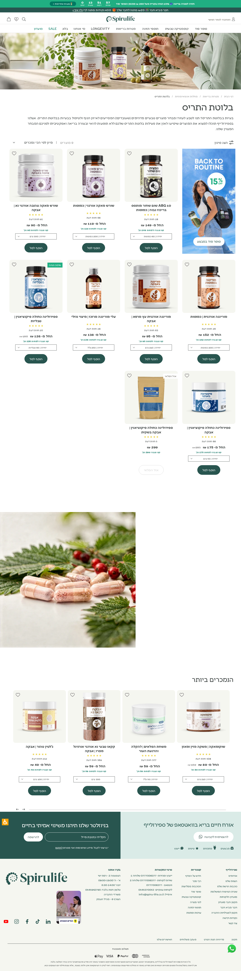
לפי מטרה (195, 902)
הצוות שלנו (231, 881)
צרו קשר (232, 923)
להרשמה (33, 837)
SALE (52, 28)
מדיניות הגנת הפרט (214, 939)
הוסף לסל (151, 248)
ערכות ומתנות (193, 912)
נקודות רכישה (230, 917)
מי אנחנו (79, 28)
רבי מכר (196, 881)
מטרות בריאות (126, 28)
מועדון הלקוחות (228, 896)
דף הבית (228, 96)
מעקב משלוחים (188, 939)
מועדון (38, 28)
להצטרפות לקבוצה (216, 837)
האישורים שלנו (164, 939)
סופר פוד (201, 28)
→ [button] (23, 809)
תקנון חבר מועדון (227, 902)
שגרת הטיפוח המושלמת (223, 891)
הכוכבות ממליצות (191, 886)
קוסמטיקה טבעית (176, 28)
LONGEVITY (100, 28)
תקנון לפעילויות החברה (224, 912)
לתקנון (59, 847)
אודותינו (232, 875)
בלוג (65, 28)
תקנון (234, 939)
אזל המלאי (151, 470)
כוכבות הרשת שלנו (227, 886)
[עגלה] (9, 19)
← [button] (17, 809)
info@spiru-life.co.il (151, 894)
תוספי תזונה (150, 28)
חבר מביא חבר (228, 907)
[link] (68, 907)
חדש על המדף (193, 875)
